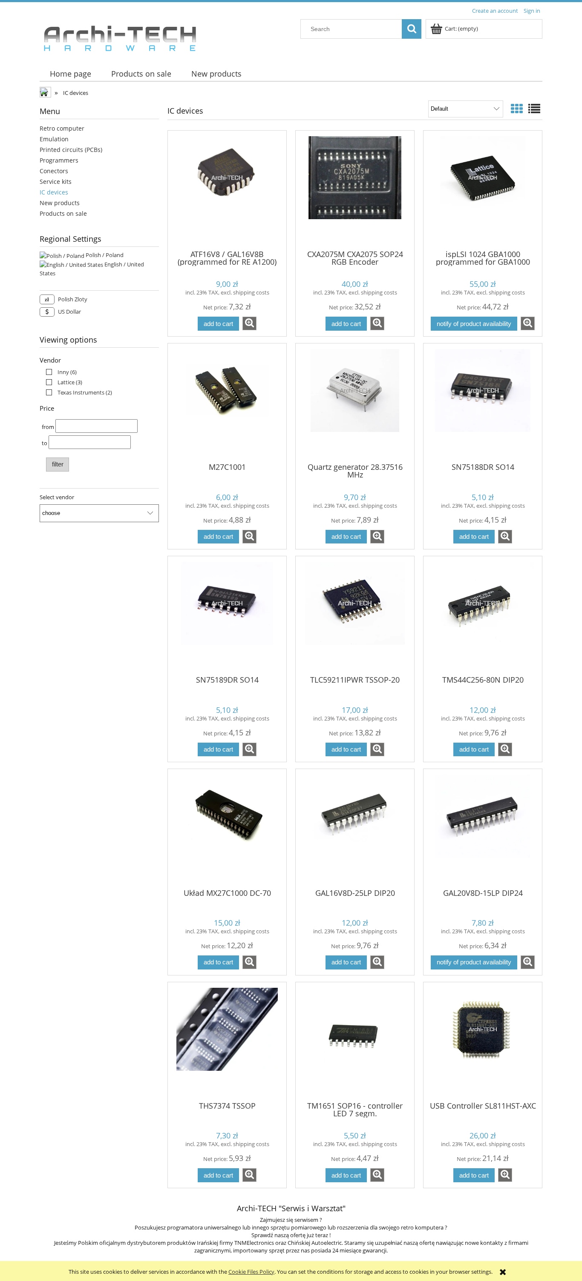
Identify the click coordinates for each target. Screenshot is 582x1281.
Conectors (54, 171)
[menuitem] (70, 73)
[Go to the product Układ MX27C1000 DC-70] (227, 828)
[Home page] (120, 36)
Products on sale (63, 213)
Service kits (56, 181)
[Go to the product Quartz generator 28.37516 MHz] (355, 402)
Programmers (59, 160)
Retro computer (62, 128)
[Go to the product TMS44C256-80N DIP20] (482, 615)
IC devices (54, 192)
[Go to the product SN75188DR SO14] (482, 402)
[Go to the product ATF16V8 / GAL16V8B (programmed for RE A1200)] (227, 189)
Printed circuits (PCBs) (71, 150)
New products (60, 203)
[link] (59, 372)
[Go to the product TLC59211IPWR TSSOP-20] (355, 615)
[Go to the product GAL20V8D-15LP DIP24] (482, 828)
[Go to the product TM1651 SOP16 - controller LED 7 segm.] (355, 1041)
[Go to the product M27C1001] (227, 402)
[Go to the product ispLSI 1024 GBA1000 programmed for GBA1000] (482, 189)
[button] (249, 323)
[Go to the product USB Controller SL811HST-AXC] (482, 1041)
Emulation (54, 139)
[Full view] (534, 108)
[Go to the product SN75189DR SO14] (227, 615)
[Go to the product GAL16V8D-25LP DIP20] (355, 828)
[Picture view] (517, 108)
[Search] (411, 29)
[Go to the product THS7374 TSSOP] (227, 1041)
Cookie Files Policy (251, 1271)
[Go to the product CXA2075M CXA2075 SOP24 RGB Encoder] (355, 189)
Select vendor (57, 497)
